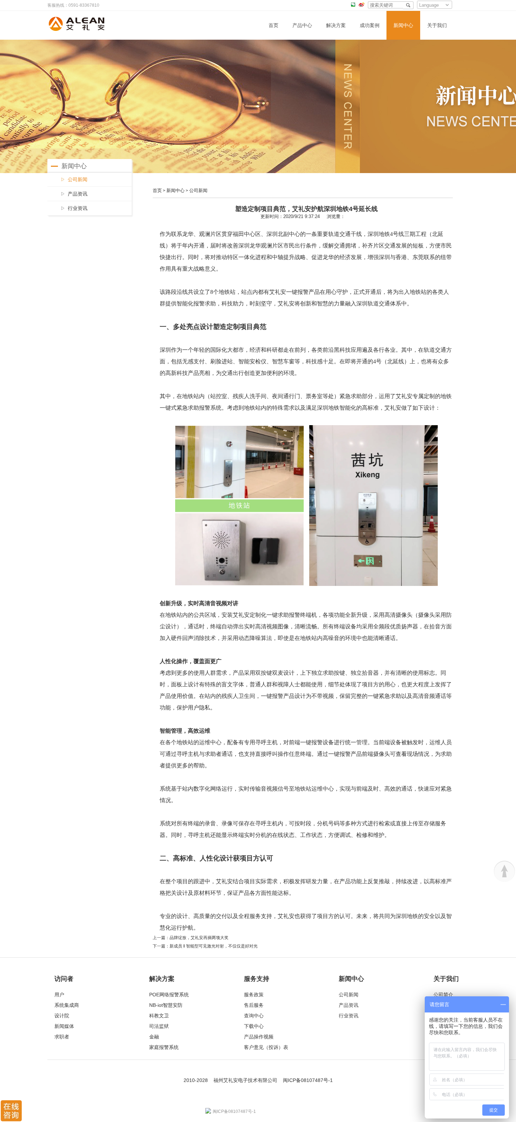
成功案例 (369, 25)
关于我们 (437, 25)
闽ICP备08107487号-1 (308, 1080)
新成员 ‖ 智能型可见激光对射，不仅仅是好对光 (214, 946)
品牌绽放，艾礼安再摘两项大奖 (199, 937)
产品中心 (302, 25)
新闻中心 (403, 25)
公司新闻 (198, 190)
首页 (273, 25)
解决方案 (336, 25)
